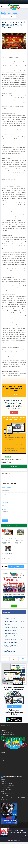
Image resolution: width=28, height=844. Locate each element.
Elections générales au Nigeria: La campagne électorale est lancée (19, 538)
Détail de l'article (10, 16)
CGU (16, 835)
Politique (10, 830)
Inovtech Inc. (17, 840)
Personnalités (4, 762)
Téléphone (5, 502)
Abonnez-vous (19, 566)
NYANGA (3, 791)
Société (21, 830)
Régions (24, 832)
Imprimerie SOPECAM (6, 783)
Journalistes (4, 764)
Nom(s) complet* (7, 487)
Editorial (19, 832)
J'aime (7, 456)
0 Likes (20, 30)
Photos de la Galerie (6, 766)
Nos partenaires (5, 760)
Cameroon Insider (5, 787)
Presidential (4, 830)
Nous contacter (6, 2)
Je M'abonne (14, 412)
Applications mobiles (6, 758)
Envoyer (5, 520)
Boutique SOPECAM (6, 789)
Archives (3, 779)
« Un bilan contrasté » (7, 553)
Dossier (3, 768)
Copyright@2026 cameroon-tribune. (8, 835)
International (13, 832)
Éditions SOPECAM (5, 795)
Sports (7, 832)
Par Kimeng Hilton (6, 30)
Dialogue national (5, 770)
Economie (16, 830)
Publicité (19, 835)
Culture (3, 832)
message (4, 509)
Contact (23, 835)
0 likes (4, 543)
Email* (4, 494)
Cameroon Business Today (7, 785)
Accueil (3, 16)
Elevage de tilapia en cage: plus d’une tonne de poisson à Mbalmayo (11, 623)
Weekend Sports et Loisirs (7, 793)
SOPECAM (3, 781)
